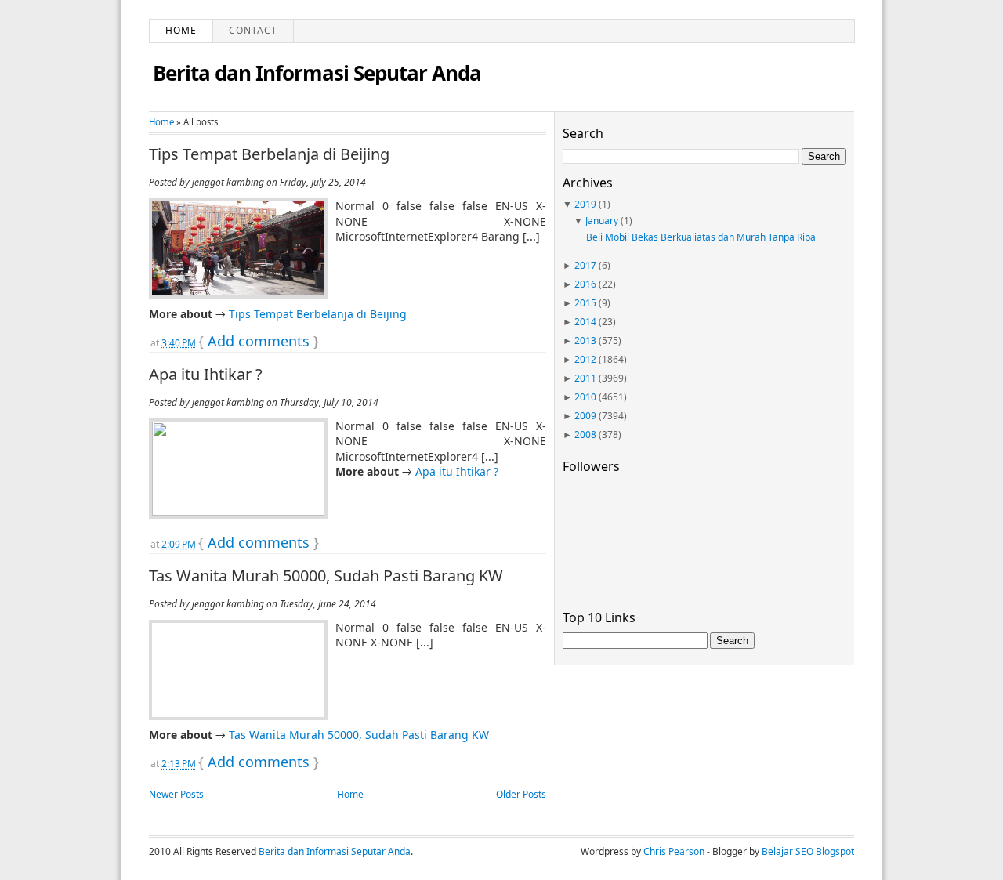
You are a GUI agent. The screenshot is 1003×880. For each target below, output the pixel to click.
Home (181, 30)
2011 (585, 378)
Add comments (259, 340)
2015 (585, 303)
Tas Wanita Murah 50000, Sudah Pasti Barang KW (326, 576)
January (601, 220)
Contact (253, 30)
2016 (585, 284)
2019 (585, 204)
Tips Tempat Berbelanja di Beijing (269, 154)
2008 (585, 434)
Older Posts (521, 794)
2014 (585, 321)
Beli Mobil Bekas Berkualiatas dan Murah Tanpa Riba (701, 237)
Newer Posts (176, 794)
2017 (585, 265)
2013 (585, 340)
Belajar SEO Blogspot (808, 851)
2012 (585, 359)
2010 (585, 397)
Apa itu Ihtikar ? (206, 374)
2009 (585, 415)
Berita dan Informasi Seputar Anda (317, 73)
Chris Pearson (673, 851)
